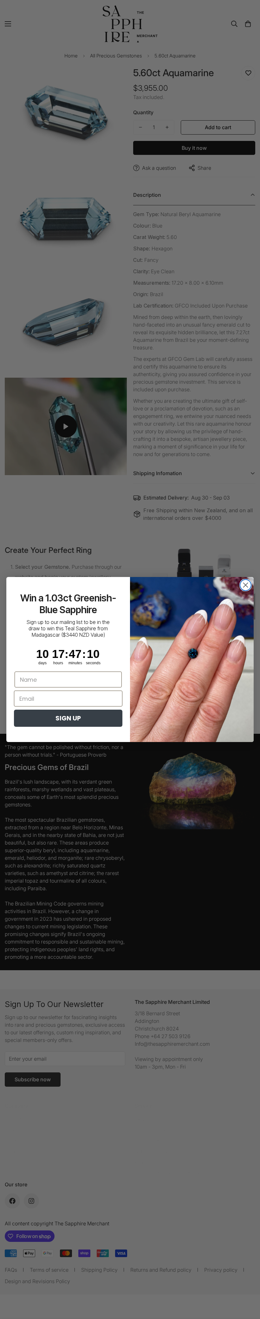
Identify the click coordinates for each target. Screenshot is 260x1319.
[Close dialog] (245, 585)
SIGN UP (68, 718)
